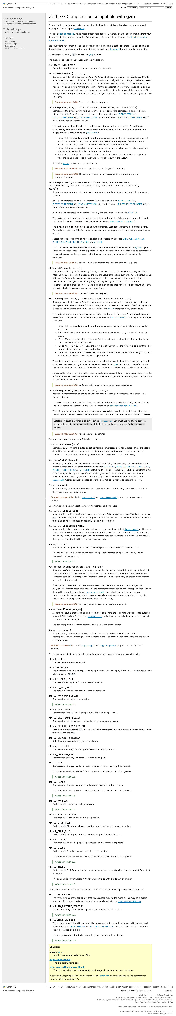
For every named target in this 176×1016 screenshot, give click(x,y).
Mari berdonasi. (167, 1007)
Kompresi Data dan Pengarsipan (118, 4)
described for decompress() (123, 405)
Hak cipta (143, 995)
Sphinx (165, 1014)
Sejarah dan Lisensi (146, 1002)
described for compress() (122, 221)
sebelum (147, 4)
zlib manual (114, 49)
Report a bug (10, 41)
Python (9, 4)
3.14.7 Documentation (70, 4)
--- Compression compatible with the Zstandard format (20, 22)
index (170, 4)
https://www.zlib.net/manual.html (67, 967)
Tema (123, 7)
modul (163, 4)
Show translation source (15, 48)
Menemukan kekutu (164, 1011)
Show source (10, 46)
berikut (156, 4)
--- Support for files (17, 32)
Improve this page (12, 44)
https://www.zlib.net (60, 959)
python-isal (103, 975)
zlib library (79, 28)
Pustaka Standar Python (92, 4)
